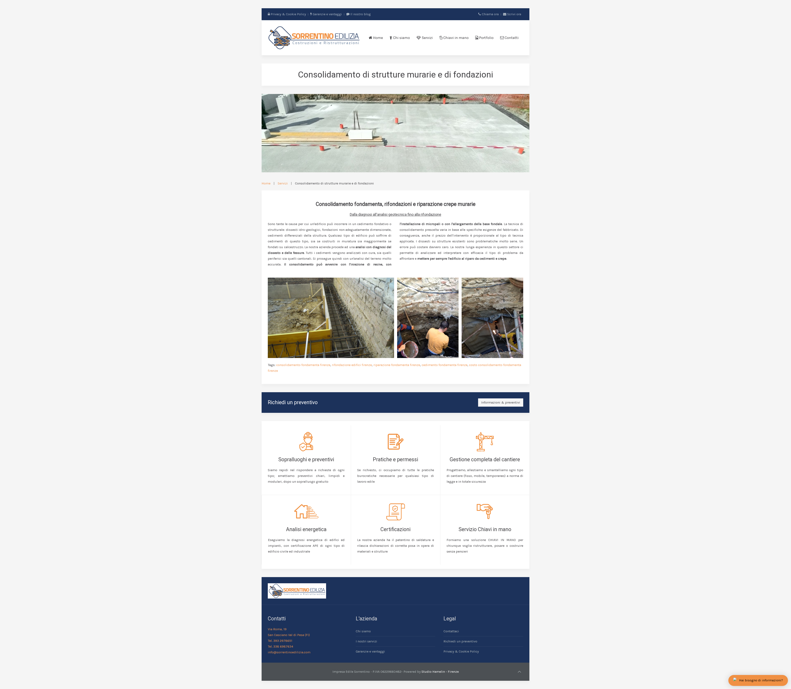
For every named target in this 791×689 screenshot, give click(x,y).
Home (377, 37)
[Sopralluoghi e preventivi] (306, 460)
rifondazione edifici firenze (352, 365)
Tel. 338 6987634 (280, 646)
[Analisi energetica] (306, 530)
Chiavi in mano (455, 37)
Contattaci (451, 631)
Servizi (427, 37)
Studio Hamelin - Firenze (440, 672)
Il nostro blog (360, 14)
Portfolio (486, 37)
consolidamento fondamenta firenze (303, 365)
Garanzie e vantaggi (327, 14)
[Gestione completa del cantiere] (484, 460)
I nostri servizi (366, 641)
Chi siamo (401, 37)
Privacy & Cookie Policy (288, 14)
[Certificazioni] (395, 530)
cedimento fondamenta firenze (444, 365)
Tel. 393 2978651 (280, 641)
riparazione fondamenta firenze (396, 365)
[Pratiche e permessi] (395, 460)
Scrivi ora (513, 14)
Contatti (511, 37)
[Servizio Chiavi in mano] (484, 530)
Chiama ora (490, 14)
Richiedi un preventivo (460, 641)
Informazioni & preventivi (500, 402)
